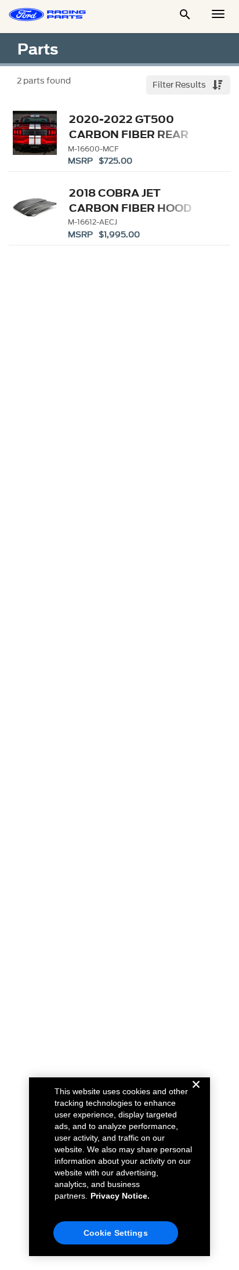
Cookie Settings (116, 1233)
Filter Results (180, 85)
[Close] (196, 1093)
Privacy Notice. (120, 1195)
